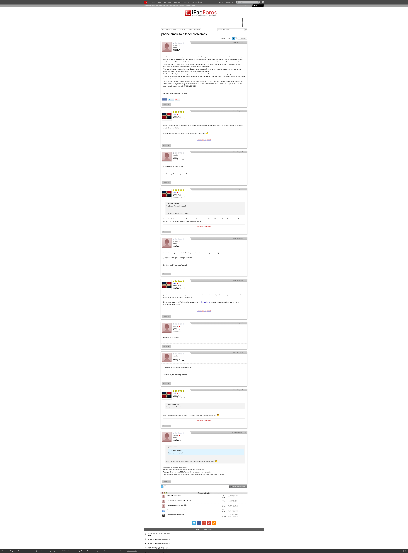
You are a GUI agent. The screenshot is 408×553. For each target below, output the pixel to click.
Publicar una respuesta (223, 518)
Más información (132, 551)
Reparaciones (220, 326)
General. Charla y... (223, 540)
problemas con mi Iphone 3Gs (191, 543)
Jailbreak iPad (221, 532)
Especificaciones (167, 5)
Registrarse (236, 2)
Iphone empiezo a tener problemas (198, 36)
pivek (189, 131)
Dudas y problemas (209, 29)
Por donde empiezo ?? (188, 527)
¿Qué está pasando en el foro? (153, 5)
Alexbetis (190, 350)
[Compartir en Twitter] (186, 116)
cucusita (190, 48)
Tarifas (193, 5)
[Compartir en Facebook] (179, 116)
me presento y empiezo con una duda (194, 535)
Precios (175, 5)
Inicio (153, 2)
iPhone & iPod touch (194, 29)
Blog (159, 2)
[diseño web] (257, 5)
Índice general (180, 29)
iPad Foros (204, 13)
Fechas (188, 5)
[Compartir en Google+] (192, 116)
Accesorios (182, 5)
